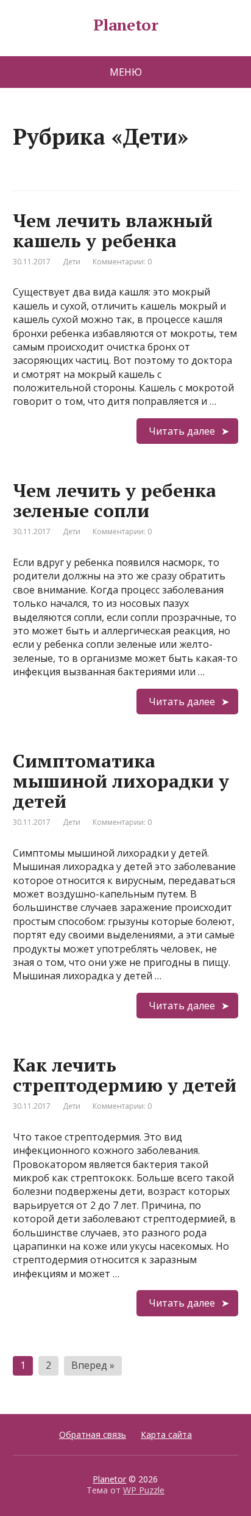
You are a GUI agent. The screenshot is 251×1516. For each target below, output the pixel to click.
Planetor (125, 25)
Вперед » (93, 1365)
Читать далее (182, 431)
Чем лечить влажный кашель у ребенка (113, 230)
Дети (71, 261)
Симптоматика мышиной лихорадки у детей (121, 781)
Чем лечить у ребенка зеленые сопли (114, 500)
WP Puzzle (143, 1490)
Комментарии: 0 (122, 261)
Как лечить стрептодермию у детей (124, 1075)
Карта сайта (166, 1434)
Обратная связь (92, 1434)
